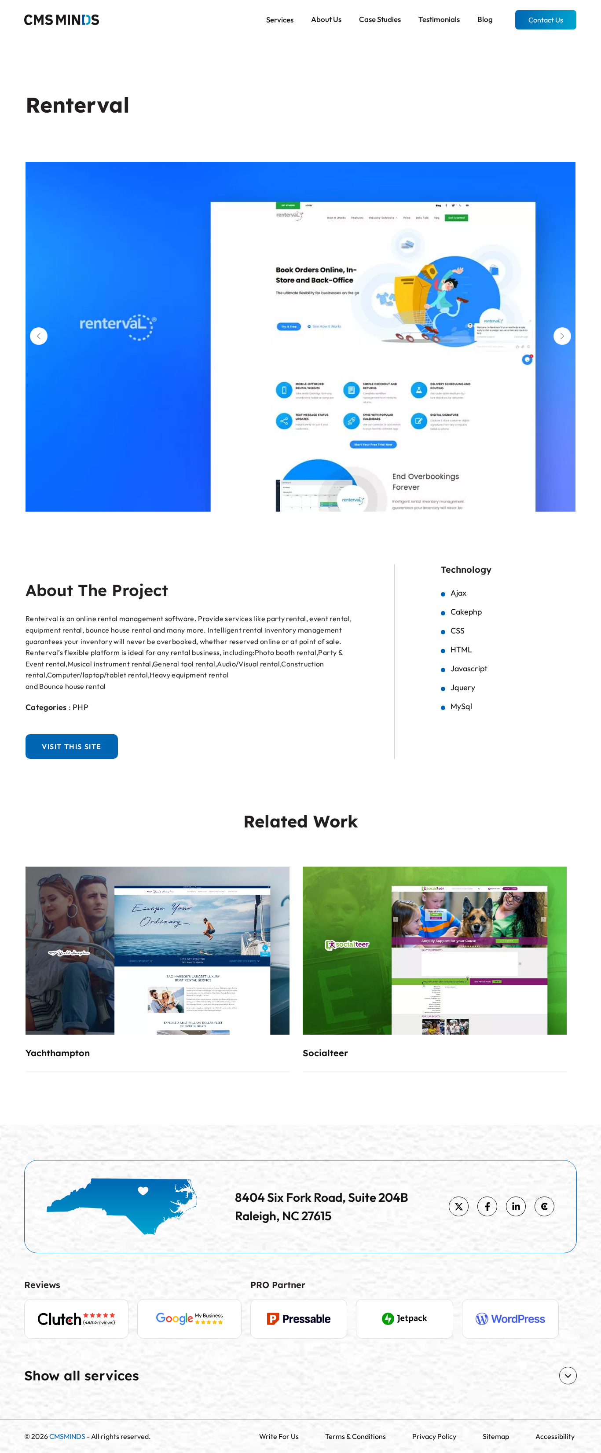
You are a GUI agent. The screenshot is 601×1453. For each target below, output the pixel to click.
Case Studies (380, 19)
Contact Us (545, 19)
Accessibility (555, 1436)
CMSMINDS (67, 1436)
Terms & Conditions (355, 1436)
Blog (485, 19)
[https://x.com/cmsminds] (459, 1206)
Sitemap (496, 1436)
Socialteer (325, 1052)
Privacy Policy (434, 1436)
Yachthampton (58, 1052)
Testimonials (439, 19)
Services (279, 19)
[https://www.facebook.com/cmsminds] (487, 1206)
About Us (326, 19)
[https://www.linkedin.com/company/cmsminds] (516, 1206)
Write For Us (279, 1436)
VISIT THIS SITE (72, 746)
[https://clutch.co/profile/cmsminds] (544, 1206)
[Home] (61, 19)
